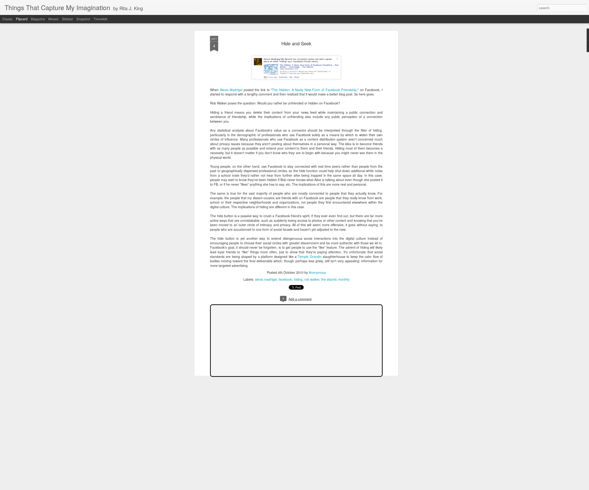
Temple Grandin (309, 256)
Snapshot (83, 19)
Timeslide (100, 19)
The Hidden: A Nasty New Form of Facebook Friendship (314, 89)
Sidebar (67, 19)
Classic (7, 19)
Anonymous (317, 272)
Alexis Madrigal (231, 89)
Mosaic (53, 19)
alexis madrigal (266, 279)
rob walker (311, 279)
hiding (298, 279)
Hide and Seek (296, 43)
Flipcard (22, 19)
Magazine (38, 19)
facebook (285, 279)
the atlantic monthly (335, 279)
